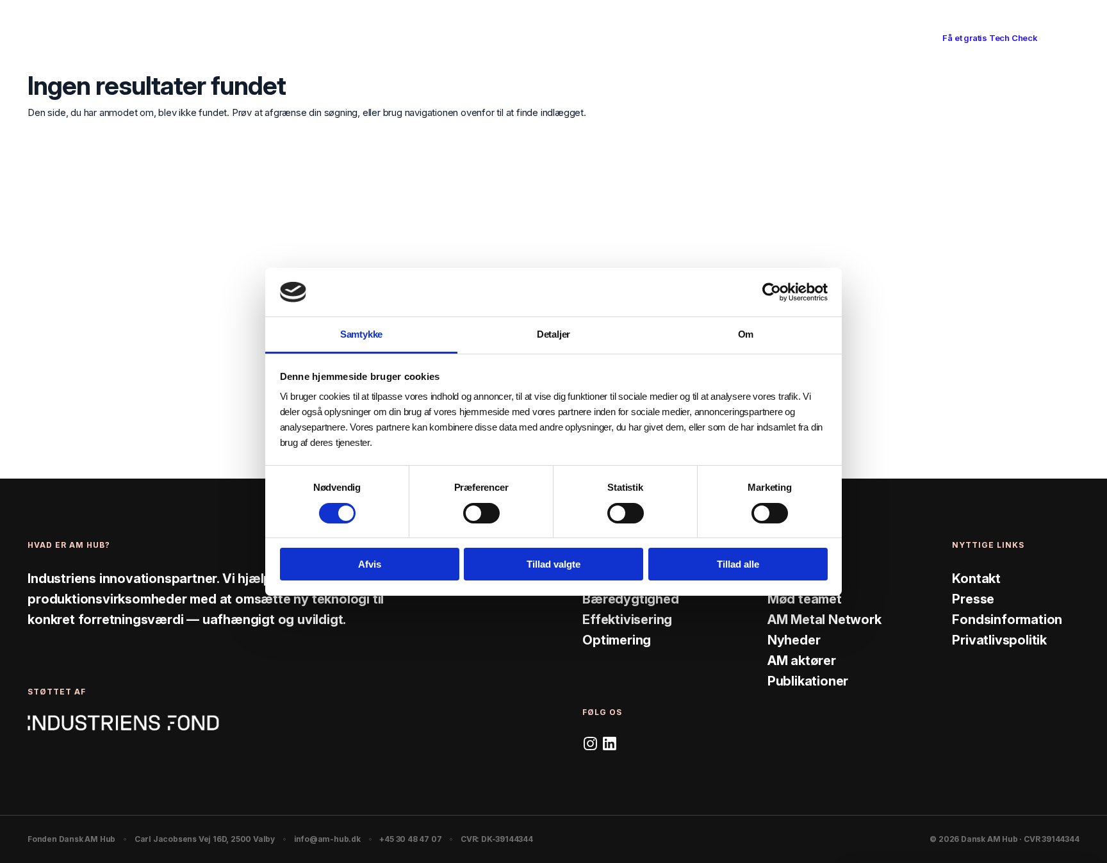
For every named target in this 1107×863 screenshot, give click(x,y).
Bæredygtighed (630, 599)
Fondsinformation (1007, 619)
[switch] (481, 513)
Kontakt (976, 578)
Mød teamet (804, 599)
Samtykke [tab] (361, 334)
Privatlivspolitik (999, 640)
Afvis (369, 564)
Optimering (616, 640)
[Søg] (899, 38)
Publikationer (807, 681)
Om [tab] (746, 334)
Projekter (589, 37)
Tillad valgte (553, 564)
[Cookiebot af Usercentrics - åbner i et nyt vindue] (772, 292)
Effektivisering (627, 619)
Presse (973, 599)
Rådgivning (468, 37)
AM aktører (801, 660)
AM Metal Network (824, 619)
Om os (648, 37)
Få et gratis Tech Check (989, 38)
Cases (530, 37)
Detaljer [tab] (553, 334)
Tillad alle (738, 564)
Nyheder (794, 640)
